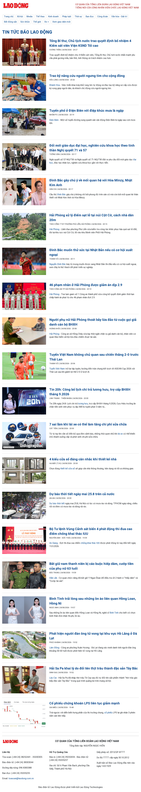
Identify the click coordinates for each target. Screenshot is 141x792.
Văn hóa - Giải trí (119, 16)
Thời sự (78, 16)
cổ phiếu (108, 712)
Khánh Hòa (54, 85)
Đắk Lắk (53, 578)
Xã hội (20, 16)
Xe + (46, 21)
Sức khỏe (25, 21)
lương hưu (83, 403)
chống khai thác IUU (90, 543)
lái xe (120, 433)
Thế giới (37, 21)
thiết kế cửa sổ (67, 468)
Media (29, 16)
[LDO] (24, 53)
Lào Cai (53, 677)
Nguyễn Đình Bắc (57, 264)
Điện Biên (53, 120)
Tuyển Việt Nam (57, 368)
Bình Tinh (114, 612)
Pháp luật (66, 16)
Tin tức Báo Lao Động (27, 32)
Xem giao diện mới (61, 21)
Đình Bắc (61, 194)
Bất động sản (10, 21)
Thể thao (40, 16)
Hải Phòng (54, 229)
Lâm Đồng (54, 647)
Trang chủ (8, 16)
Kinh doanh (53, 16)
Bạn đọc (90, 16)
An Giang (53, 543)
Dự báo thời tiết (57, 503)
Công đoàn (102, 16)
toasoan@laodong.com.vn (21, 778)
